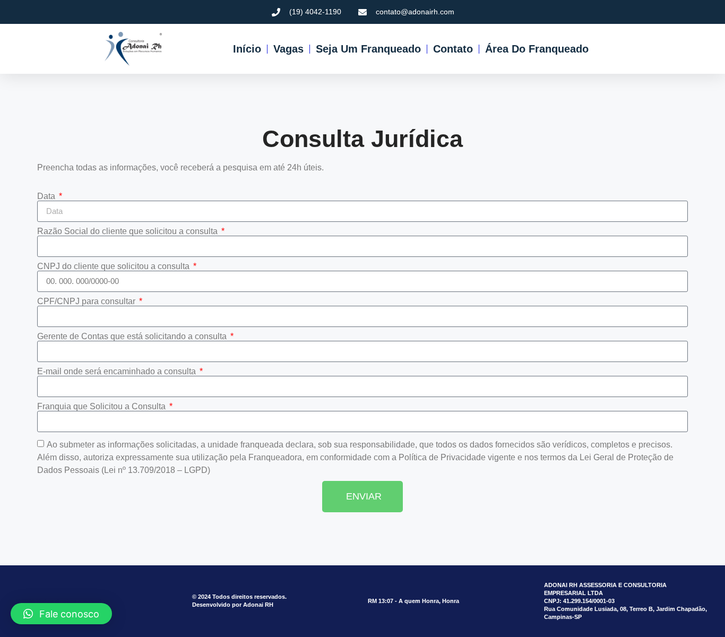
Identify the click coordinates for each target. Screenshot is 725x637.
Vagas (288, 49)
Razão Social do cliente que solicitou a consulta (128, 231)
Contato (452, 49)
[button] (61, 613)
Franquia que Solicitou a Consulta (102, 406)
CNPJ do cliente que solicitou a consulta (114, 266)
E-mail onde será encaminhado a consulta (117, 371)
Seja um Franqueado (367, 49)
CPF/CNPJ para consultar (87, 301)
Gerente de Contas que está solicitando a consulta (133, 336)
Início (246, 49)
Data (47, 196)
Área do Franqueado (536, 49)
